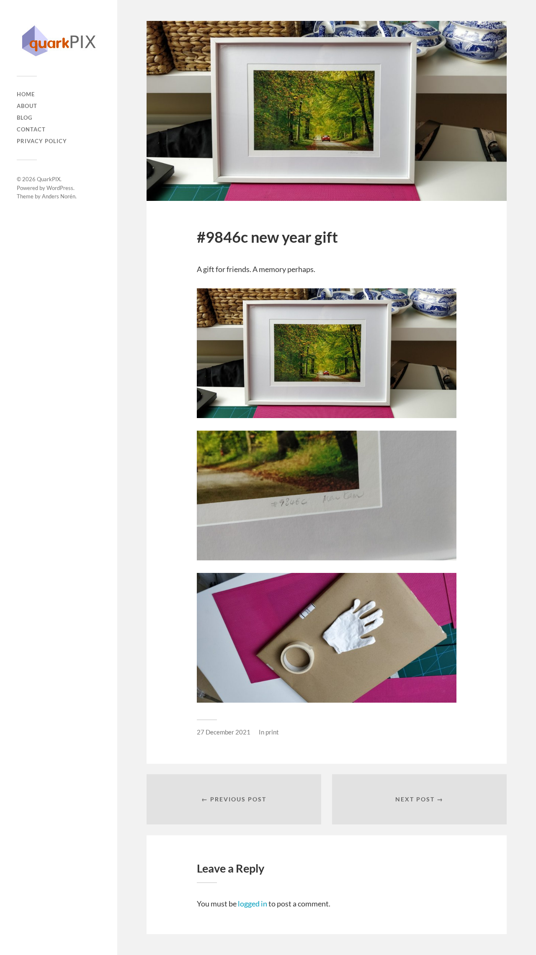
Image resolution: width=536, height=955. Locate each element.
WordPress (59, 188)
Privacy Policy (42, 141)
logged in (252, 903)
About (27, 106)
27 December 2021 (223, 732)
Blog (24, 117)
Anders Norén (58, 196)
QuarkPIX (48, 179)
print (272, 732)
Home (26, 94)
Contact (31, 129)
